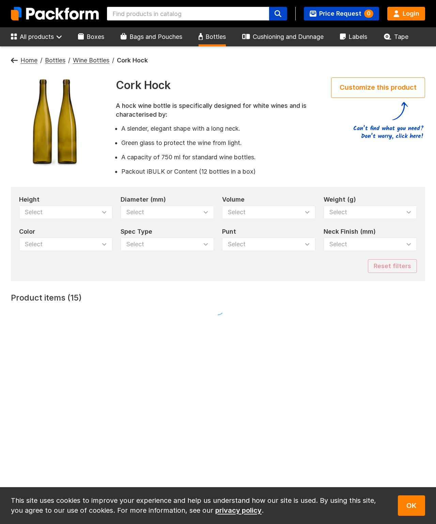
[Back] (14, 61)
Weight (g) (340, 199)
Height (29, 199)
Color (27, 231)
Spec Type (136, 231)
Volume (233, 199)
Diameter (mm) (143, 199)
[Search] (278, 13)
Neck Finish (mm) (350, 231)
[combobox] (188, 13)
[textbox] (188, 13)
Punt (229, 231)
